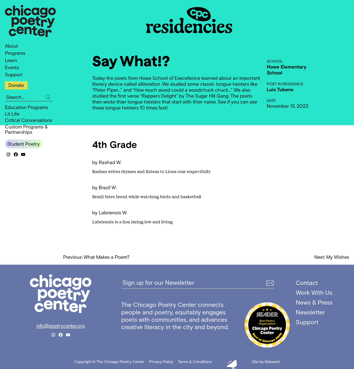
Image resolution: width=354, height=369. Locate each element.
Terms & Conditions (195, 361)
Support (14, 75)
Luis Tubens (280, 89)
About (11, 46)
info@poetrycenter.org (60, 326)
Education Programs (26, 107)
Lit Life (12, 114)
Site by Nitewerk (266, 361)
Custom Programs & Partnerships (26, 129)
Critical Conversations (28, 120)
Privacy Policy (161, 361)
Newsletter (310, 312)
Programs (15, 53)
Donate (16, 85)
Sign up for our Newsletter (158, 282)
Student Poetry (23, 144)
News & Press (314, 302)
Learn (11, 60)
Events (12, 67)
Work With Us (314, 292)
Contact (307, 283)
